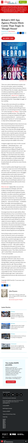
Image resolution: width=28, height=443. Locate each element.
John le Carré (14, 95)
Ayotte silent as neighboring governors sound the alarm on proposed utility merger (18, 347)
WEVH (4, 422)
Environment (13, 344)
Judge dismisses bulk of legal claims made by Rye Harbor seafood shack (17, 327)
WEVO (4, 425)
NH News (13, 311)
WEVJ (4, 423)
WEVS (4, 428)
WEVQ (4, 426)
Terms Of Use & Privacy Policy (9, 414)
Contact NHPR (6, 405)
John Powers (11, 31)
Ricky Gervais (5, 187)
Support (23, 2)
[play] (2, 441)
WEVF (4, 421)
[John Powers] (4, 293)
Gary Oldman (15, 111)
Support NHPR (11, 382)
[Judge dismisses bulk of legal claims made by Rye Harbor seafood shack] (5, 326)
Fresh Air (3, 282)
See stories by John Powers (16, 299)
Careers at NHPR (6, 411)
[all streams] (26, 441)
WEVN (4, 424)
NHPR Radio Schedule (7, 408)
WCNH (4, 419)
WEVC (4, 420)
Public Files (5, 416)
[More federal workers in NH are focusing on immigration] (5, 336)
